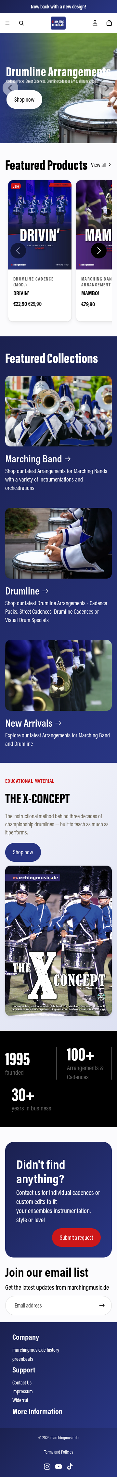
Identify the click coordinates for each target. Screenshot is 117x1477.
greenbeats (22, 1359)
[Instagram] (47, 1467)
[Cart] (109, 23)
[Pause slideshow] (49, 136)
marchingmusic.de (64, 1438)
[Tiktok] (70, 1467)
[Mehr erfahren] (58, 434)
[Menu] (7, 23)
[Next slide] (106, 88)
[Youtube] (58, 1467)
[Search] (21, 23)
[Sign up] (102, 1305)
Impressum (22, 1391)
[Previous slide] (10, 88)
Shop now (24, 99)
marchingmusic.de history (35, 1349)
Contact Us (22, 1382)
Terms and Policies (58, 1452)
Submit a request (76, 1237)
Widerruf (20, 1400)
